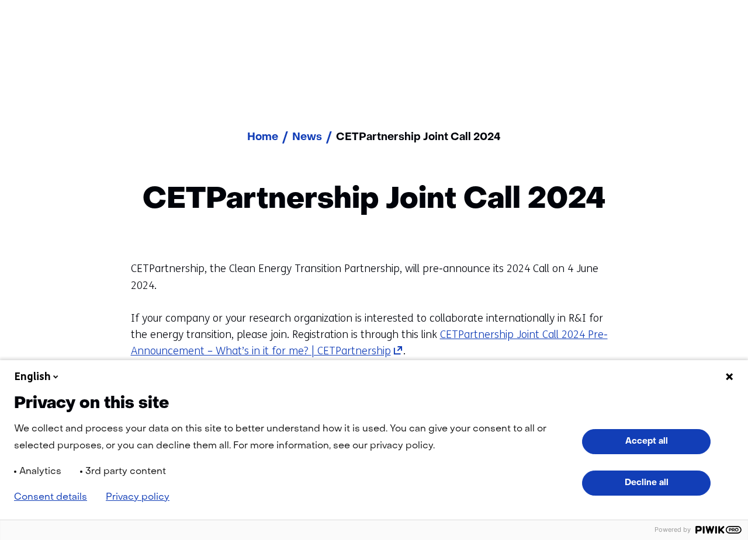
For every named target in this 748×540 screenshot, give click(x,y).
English (33, 376)
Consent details (50, 497)
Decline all (647, 483)
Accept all (646, 441)
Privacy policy (137, 497)
